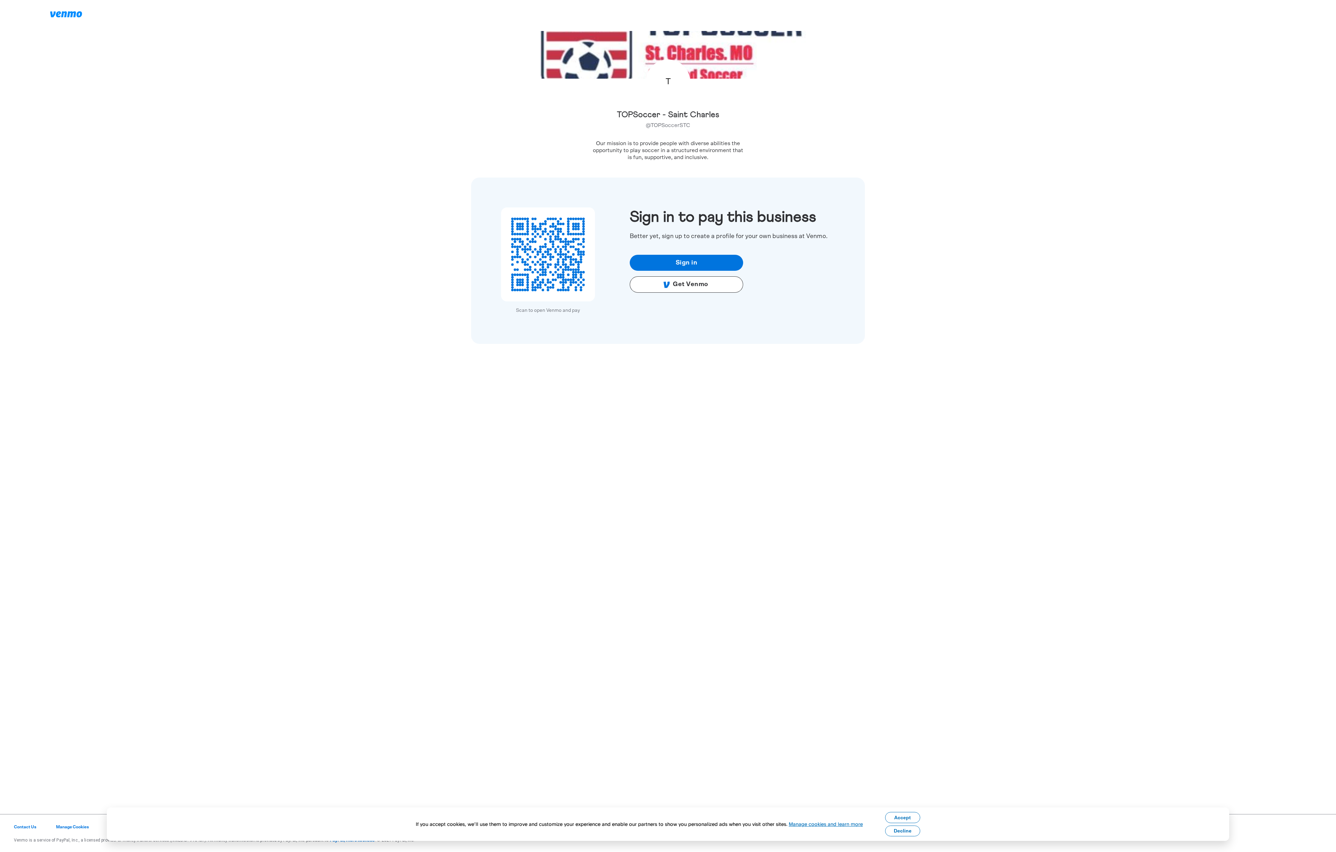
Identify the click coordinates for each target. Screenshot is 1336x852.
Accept (902, 817)
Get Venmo (690, 284)
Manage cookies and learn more (826, 824)
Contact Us (25, 827)
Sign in (687, 263)
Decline (903, 831)
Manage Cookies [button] (72, 827)
